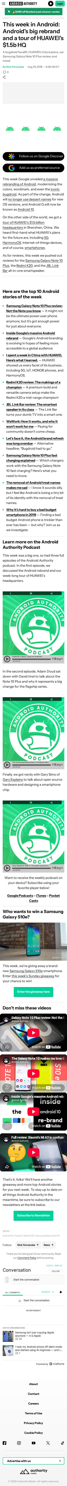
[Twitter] (48, 1443)
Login (60, 3)
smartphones (35, 248)
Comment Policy (27, 1257)
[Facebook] (4, 1443)
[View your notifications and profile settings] (60, 1292)
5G (46, 238)
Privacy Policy (33, 1423)
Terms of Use (33, 1413)
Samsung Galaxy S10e (26, 971)
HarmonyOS (12, 243)
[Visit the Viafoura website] (56, 1363)
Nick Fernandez (15, 66)
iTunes (41, 896)
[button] (33, 3)
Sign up (58, 1265)
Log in (49, 1265)
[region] (33, 1315)
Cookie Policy (33, 1433)
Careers (33, 1403)
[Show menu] (3, 3)
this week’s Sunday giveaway (33, 976)
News (6, 1231)
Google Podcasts (20, 896)
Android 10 (26, 209)
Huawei (18, 1235)
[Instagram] (19, 1443)
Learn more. (59, 18)
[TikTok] (62, 1443)
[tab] (13, 1292)
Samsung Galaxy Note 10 (48, 1235)
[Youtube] (33, 1443)
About (33, 1384)
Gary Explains (13, 780)
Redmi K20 (24, 266)
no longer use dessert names (29, 199)
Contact (33, 1394)
